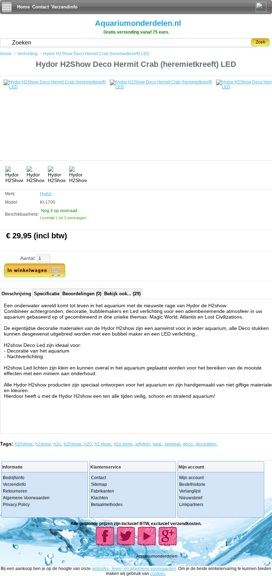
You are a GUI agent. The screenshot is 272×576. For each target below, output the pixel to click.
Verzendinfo (64, 7)
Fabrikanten (102, 491)
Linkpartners (191, 504)
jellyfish (142, 444)
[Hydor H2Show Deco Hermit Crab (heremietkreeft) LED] (57, 122)
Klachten (99, 497)
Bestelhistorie (192, 484)
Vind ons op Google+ (115, 556)
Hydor (46, 193)
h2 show (103, 444)
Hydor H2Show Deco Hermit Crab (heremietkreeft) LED (96, 53)
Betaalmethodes (107, 504)
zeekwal (172, 444)
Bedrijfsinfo (13, 477)
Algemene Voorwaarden (26, 497)
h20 (88, 444)
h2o (57, 444)
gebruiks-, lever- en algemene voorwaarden (134, 568)
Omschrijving (16, 293)
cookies (157, 573)
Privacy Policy (16, 504)
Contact (40, 7)
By (124, 551)
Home (23, 7)
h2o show (123, 444)
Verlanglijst (189, 491)
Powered (112, 551)
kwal (157, 444)
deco (188, 444)
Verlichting (27, 53)
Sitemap (99, 484)
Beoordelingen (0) (81, 293)
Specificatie (47, 293)
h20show (24, 444)
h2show (43, 444)
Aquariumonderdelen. (148, 551)
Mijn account (191, 477)
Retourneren (15, 491)
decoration (206, 444)
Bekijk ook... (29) (122, 293)
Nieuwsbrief (190, 497)
